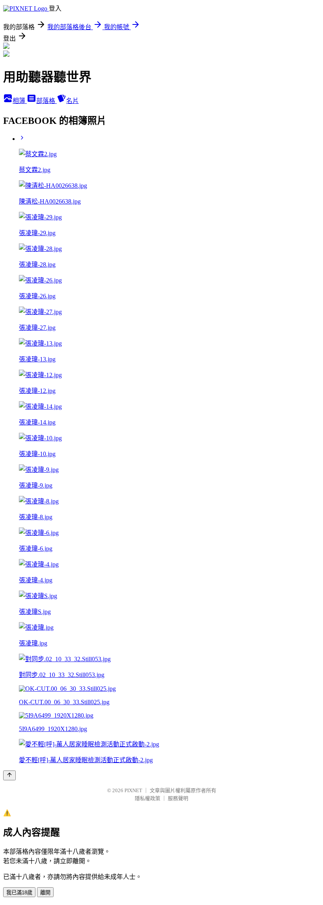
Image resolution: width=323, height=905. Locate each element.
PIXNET (133, 790)
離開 (45, 893)
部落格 (46, 100)
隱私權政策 (147, 798)
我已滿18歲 (19, 893)
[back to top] (9, 775)
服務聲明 (178, 798)
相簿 (20, 100)
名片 (72, 100)
